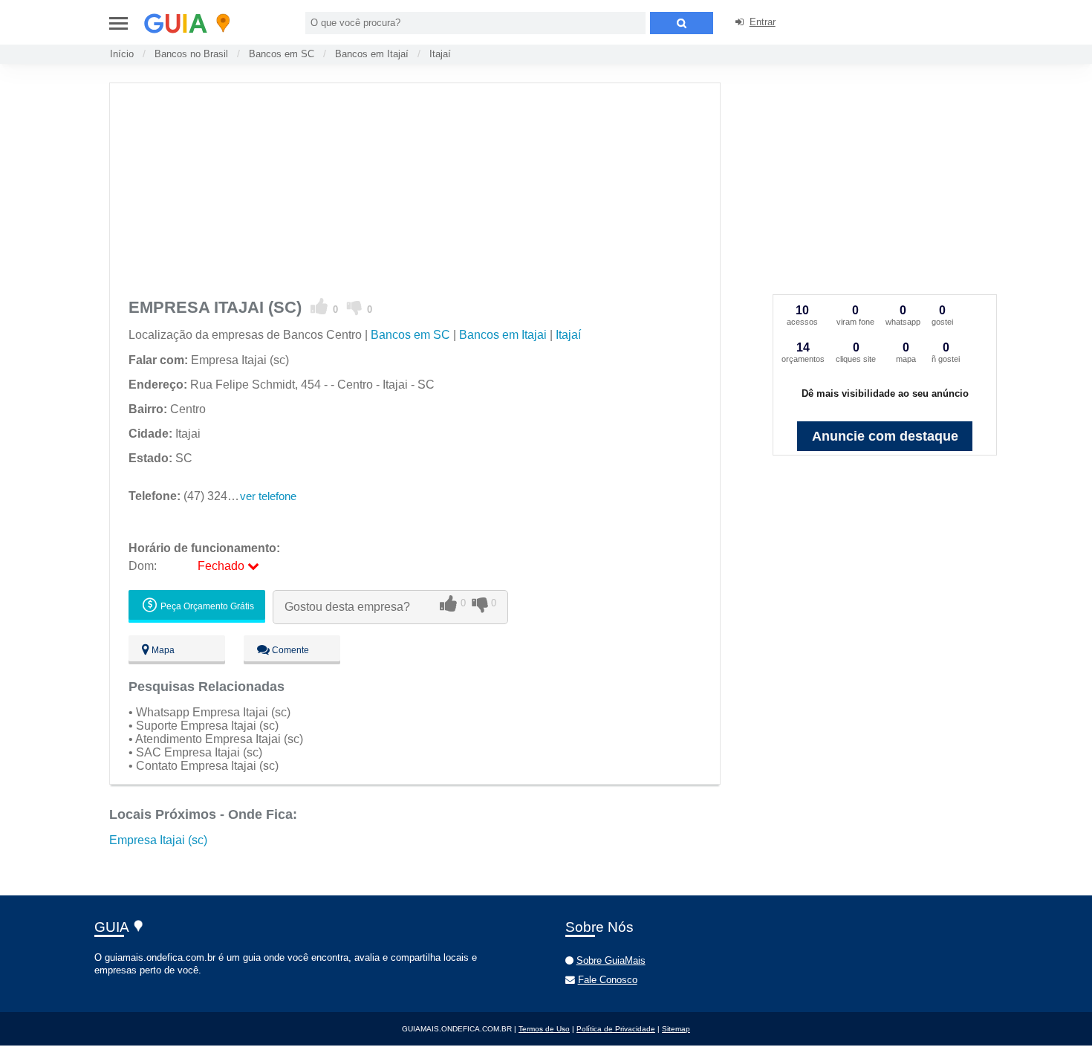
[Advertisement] (423, 187)
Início (122, 53)
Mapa (162, 650)
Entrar (763, 21)
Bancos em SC (281, 53)
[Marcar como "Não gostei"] (355, 307)
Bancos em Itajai (503, 334)
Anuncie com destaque (885, 436)
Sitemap (676, 1029)
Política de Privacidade (615, 1029)
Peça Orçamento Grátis (206, 606)
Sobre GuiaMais (611, 960)
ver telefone (268, 496)
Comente (289, 650)
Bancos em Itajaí (372, 53)
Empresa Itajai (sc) (158, 840)
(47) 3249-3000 (196, 496)
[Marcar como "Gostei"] (319, 307)
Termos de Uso (544, 1029)
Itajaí (440, 53)
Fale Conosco (607, 979)
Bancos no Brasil (191, 53)
